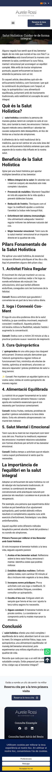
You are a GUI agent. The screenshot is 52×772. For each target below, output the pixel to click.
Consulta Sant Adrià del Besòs (26, 736)
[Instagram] (26, 728)
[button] (13, 23)
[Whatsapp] (47, 652)
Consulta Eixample (26, 723)
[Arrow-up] (47, 660)
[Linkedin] (32, 728)
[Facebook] (19, 728)
